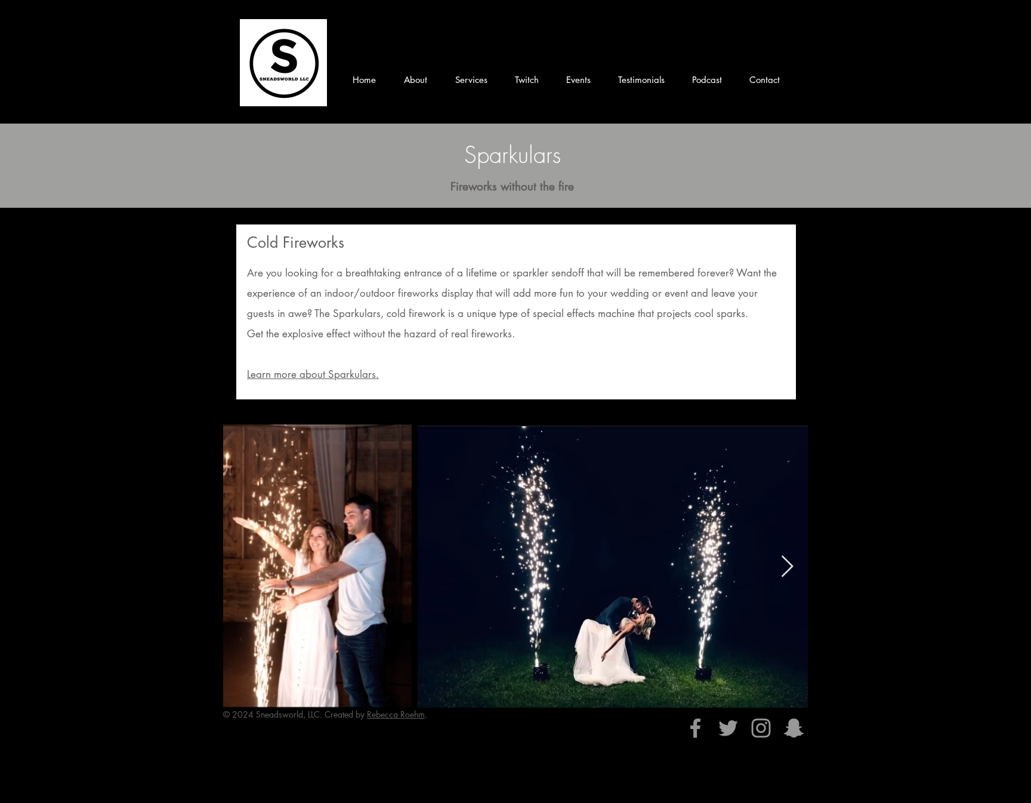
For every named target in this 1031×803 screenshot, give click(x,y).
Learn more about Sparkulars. (313, 374)
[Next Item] (787, 567)
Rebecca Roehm (396, 714)
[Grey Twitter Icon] (728, 728)
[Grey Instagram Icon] (761, 728)
